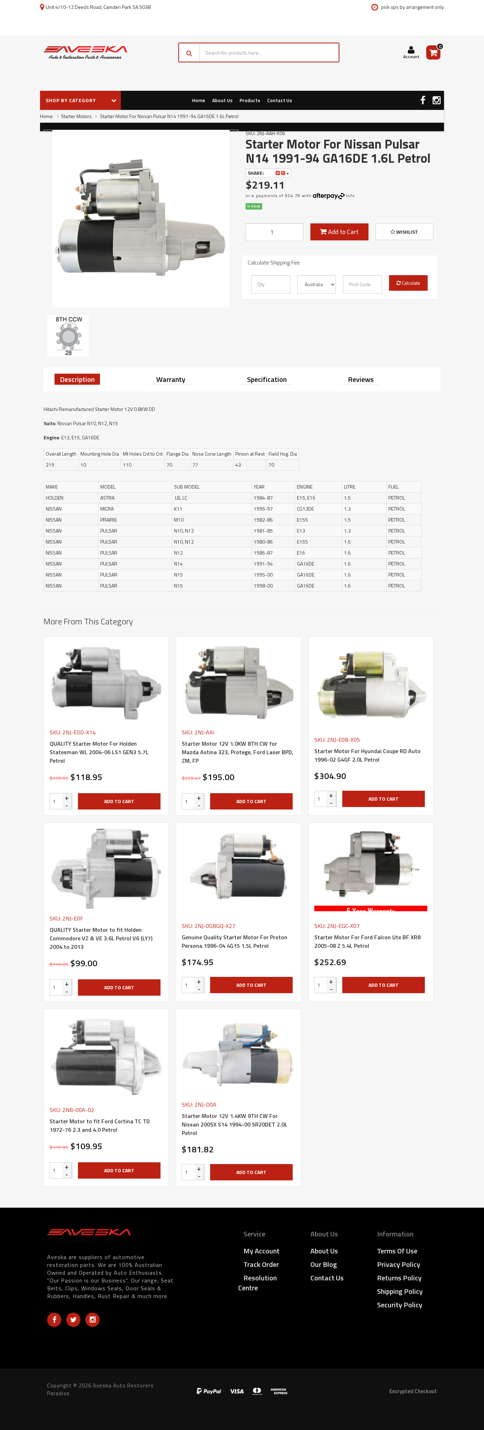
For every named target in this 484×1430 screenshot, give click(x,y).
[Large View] (68, 336)
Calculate (410, 282)
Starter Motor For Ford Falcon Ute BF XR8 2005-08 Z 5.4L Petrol (367, 941)
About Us (222, 100)
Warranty (170, 379)
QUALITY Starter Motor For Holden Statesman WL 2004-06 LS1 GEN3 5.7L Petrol (99, 752)
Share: (256, 173)
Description (77, 379)
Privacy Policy (398, 1264)
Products (250, 100)
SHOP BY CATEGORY (71, 100)
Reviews (361, 379)
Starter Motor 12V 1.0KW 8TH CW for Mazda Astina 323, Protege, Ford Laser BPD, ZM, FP (237, 752)
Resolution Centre (257, 1282)
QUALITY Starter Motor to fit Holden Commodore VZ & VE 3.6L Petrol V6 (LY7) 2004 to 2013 (101, 938)
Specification (267, 379)
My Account (261, 1250)
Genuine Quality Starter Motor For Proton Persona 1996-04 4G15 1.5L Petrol (234, 941)
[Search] (189, 52)
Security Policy (399, 1304)
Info (350, 195)
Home (198, 100)
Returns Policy (399, 1277)
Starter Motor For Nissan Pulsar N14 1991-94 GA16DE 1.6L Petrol (168, 116)
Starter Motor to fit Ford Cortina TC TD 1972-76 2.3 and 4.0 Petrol (100, 1125)
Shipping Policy (400, 1291)
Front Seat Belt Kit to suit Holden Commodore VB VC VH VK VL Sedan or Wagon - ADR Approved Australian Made (59, 1398)
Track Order (261, 1264)
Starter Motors (76, 116)
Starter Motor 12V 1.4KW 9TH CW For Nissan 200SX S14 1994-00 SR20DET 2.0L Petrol (234, 1124)
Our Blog (323, 1264)
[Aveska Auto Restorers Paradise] (85, 52)
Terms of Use (397, 1250)
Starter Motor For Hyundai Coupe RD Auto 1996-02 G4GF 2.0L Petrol (367, 755)
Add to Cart (343, 232)
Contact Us (279, 100)
